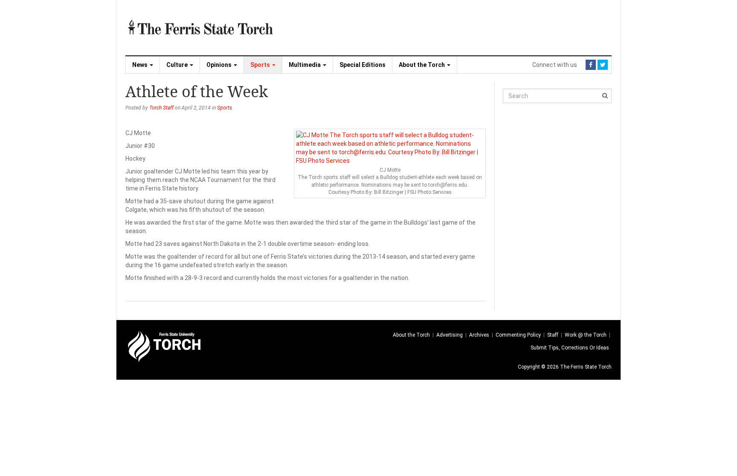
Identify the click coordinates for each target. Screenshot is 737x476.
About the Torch (422, 64)
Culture (177, 64)
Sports (260, 64)
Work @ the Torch (585, 335)
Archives (479, 335)
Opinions (219, 64)
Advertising (449, 335)
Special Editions (362, 64)
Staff (552, 335)
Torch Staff (161, 108)
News (140, 64)
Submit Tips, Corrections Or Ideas (570, 348)
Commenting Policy (518, 335)
